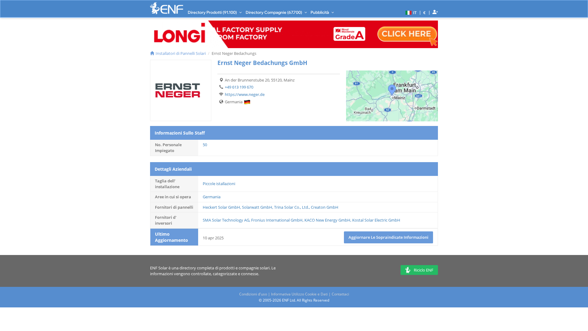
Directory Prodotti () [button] (213, 12)
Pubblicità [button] (320, 12)
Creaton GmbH (324, 207)
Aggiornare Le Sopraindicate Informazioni (388, 237)
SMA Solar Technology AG (226, 220)
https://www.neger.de (245, 94)
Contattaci (340, 294)
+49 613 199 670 (239, 87)
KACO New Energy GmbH (327, 220)
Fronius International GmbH (277, 220)
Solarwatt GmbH (257, 207)
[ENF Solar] (166, 8)
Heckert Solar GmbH (221, 207)
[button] (410, 12)
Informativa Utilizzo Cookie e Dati (299, 294)
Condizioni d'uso (253, 294)
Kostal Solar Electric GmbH (376, 220)
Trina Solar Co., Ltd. (291, 207)
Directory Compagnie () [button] (274, 12)
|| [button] (424, 12)
